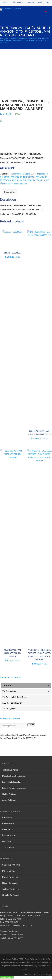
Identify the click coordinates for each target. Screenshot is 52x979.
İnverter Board (8, 835)
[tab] (9, 192)
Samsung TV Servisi (11, 865)
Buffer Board (7, 829)
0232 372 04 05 (17, 2)
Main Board (16, 174)
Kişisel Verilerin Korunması (14, 788)
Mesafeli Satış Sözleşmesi (13, 776)
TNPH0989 (17, 180)
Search (31, 725)
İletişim (5, 2)
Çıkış (47, 2)
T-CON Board (8, 847)
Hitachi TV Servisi (10, 883)
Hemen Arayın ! (7, 977)
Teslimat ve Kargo (10, 770)
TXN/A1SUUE (42, 180)
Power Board (8, 823)
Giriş (40, 2)
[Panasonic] (13, 183)
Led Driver (6, 841)
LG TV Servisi (8, 871)
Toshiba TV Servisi (10, 889)
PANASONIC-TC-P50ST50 (22, 177)
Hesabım (31, 2)
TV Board (26, 174)
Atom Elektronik (9, 800)
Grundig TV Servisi (10, 895)
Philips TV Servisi (10, 877)
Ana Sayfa (27, 974)
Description (9, 192)
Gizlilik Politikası (9, 794)
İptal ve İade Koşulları (11, 782)
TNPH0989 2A (29, 180)
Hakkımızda (39, 974)
